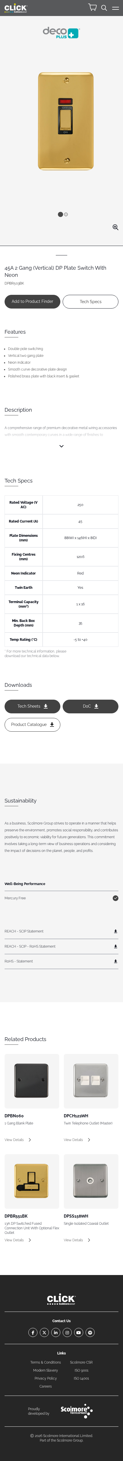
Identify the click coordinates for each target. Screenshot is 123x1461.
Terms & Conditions (45, 1362)
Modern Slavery (45, 1370)
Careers (45, 1386)
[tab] (60, 214)
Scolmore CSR (81, 1362)
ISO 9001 (81, 1370)
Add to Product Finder (32, 301)
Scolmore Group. (70, 1440)
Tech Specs (91, 301)
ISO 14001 (81, 1378)
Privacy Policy (46, 1378)
